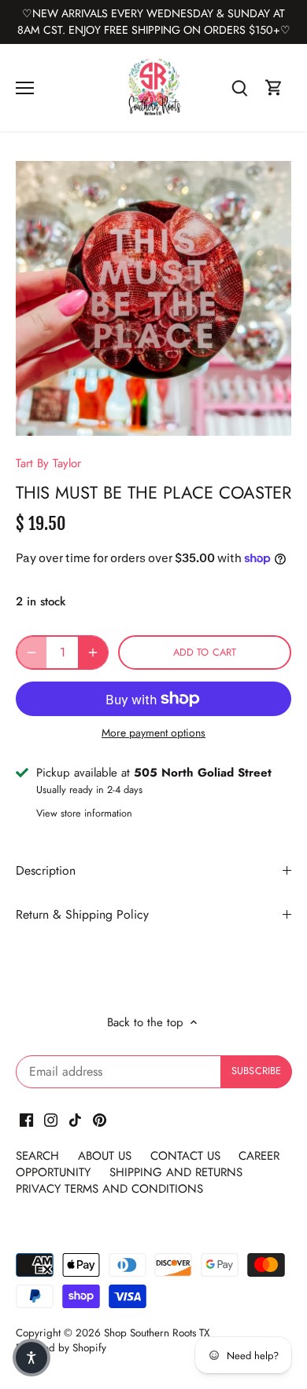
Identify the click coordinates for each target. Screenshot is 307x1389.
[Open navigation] (25, 88)
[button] (31, 1357)
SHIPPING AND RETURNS (175, 1172)
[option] (153, 298)
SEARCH (39, 1155)
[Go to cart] (273, 87)
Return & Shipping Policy (82, 914)
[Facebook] (26, 1119)
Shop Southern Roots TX (157, 1332)
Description (46, 870)
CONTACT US (185, 1155)
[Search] (239, 87)
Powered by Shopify (61, 1347)
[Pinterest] (99, 1119)
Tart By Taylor (48, 463)
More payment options (153, 733)
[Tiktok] (75, 1119)
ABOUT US (106, 1155)
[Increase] (93, 652)
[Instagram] (50, 1119)
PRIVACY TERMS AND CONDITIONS (109, 1188)
